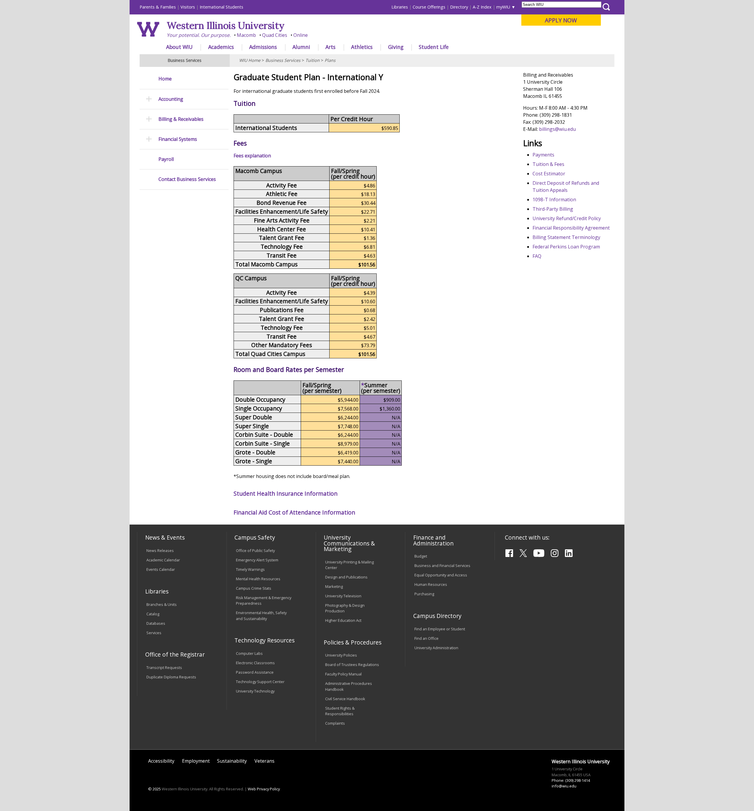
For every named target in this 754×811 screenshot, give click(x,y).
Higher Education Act (343, 620)
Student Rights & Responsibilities (340, 710)
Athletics (362, 46)
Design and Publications (346, 577)
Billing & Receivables (181, 119)
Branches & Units (161, 604)
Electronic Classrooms (255, 662)
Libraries (399, 7)
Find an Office (426, 638)
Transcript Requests (164, 667)
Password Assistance (255, 672)
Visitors (188, 7)
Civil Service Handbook (345, 698)
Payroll (166, 159)
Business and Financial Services (442, 565)
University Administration (436, 647)
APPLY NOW (561, 20)
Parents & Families (158, 7)
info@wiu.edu (564, 786)
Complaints (335, 723)
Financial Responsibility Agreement (571, 228)
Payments (543, 154)
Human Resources (430, 584)
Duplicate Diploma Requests (171, 677)
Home (165, 79)
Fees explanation (252, 155)
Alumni (301, 46)
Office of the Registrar (175, 654)
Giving (396, 46)
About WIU (179, 46)
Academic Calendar (163, 560)
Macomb (246, 35)
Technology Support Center (260, 681)
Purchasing (424, 593)
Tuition (312, 60)
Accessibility (161, 761)
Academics (221, 46)
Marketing (334, 586)
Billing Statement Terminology (566, 237)
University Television (343, 596)
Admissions (263, 46)
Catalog (152, 614)
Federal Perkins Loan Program (566, 246)
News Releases (160, 550)
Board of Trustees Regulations (352, 664)
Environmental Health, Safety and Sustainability (261, 615)
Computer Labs (249, 653)
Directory (459, 7)
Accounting (170, 99)
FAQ (537, 256)
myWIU (503, 7)
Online (300, 35)
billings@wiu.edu (557, 129)
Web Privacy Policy (264, 789)
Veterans (264, 761)
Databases (155, 623)
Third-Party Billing (553, 209)
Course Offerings (429, 7)
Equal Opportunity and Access (440, 575)
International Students (221, 7)
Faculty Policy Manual (343, 674)
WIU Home (249, 60)
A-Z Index (482, 7)
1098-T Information (554, 199)
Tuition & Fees (548, 164)
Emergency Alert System (257, 560)
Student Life (434, 46)
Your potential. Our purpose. (199, 35)
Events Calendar (160, 569)
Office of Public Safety (255, 550)
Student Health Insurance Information (286, 493)
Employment (196, 761)
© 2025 (154, 789)
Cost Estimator (549, 173)
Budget (420, 556)
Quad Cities (274, 35)
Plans (330, 60)
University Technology (255, 691)
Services (153, 632)
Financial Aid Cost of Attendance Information (294, 512)
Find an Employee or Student (439, 629)
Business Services (282, 60)
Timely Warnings (250, 569)
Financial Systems (177, 139)
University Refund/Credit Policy (567, 218)
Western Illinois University (226, 25)
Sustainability (232, 761)
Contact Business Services (187, 179)
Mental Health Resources (258, 578)
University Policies (341, 655)
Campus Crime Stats (253, 588)
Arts (330, 46)
